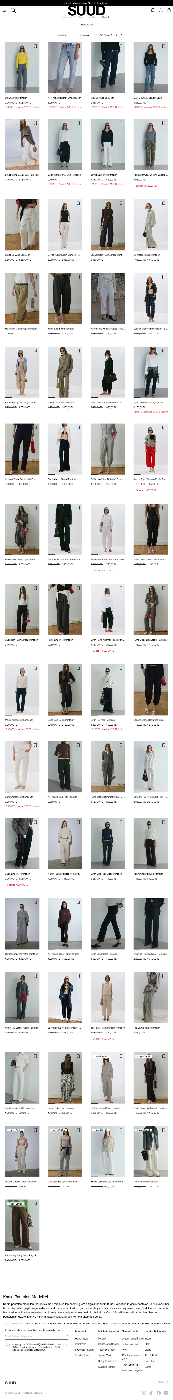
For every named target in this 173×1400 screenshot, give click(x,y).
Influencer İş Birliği (84, 1349)
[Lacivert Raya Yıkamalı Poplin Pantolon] (65, 997)
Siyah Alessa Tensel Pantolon (62, 479)
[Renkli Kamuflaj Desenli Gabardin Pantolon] (151, 144)
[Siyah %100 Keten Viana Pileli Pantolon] (65, 529)
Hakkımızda (81, 1338)
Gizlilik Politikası (130, 1344)
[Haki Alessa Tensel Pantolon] (65, 372)
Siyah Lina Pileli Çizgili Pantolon (106, 873)
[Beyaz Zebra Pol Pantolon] (65, 1078)
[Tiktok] (151, 1393)
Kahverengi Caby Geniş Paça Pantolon (22, 1255)
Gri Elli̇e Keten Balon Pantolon (105, 1108)
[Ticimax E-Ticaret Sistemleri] (162, 1382)
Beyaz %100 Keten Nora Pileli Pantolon (151, 796)
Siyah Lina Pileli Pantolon (17, 873)
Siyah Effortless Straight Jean (148, 402)
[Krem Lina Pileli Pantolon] (151, 1151)
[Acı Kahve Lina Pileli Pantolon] (65, 766)
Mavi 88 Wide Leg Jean (102, 97)
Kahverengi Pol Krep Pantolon (148, 873)
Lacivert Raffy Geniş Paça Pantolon (108, 254)
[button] (8, 397)
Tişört (148, 1338)
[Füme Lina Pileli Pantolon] (65, 609)
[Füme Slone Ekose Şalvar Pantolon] (22, 529)
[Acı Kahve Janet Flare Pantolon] (65, 924)
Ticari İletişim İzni (130, 1364)
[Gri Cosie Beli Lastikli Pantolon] (65, 1151)
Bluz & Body (151, 1355)
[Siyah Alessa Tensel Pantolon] (65, 449)
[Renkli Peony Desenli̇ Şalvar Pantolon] (22, 372)
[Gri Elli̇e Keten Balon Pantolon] (108, 1078)
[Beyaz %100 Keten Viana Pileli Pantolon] (65, 225)
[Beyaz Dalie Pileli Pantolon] (108, 144)
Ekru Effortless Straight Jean (19, 796)
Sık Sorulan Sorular (108, 1344)
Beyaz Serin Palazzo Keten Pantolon (108, 1181)
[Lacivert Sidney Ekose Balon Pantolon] (151, 298)
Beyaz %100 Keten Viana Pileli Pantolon (65, 254)
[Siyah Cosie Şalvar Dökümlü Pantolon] (151, 529)
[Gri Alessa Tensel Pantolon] (151, 225)
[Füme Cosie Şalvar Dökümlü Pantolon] (108, 766)
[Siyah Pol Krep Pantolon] (108, 690)
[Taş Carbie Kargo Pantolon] (151, 997)
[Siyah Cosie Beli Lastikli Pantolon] (151, 1078)
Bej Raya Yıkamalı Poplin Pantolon (108, 1027)
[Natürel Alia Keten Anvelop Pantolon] (108, 298)
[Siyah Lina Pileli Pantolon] (22, 843)
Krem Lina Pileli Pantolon (146, 1181)
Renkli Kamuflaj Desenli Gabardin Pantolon (151, 174)
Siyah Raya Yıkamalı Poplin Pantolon (108, 639)
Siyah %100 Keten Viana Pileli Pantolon (65, 559)
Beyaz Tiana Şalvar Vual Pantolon (22, 174)
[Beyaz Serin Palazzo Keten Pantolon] (108, 1151)
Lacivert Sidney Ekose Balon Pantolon (151, 328)
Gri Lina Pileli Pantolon (16, 97)
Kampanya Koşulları (132, 1370)
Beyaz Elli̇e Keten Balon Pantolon (107, 559)
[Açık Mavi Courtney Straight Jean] (65, 67)
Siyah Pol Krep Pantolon (103, 719)
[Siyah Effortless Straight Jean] (151, 372)
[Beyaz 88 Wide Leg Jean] (22, 225)
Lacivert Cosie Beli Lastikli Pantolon (22, 479)
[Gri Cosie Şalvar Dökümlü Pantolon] (108, 449)
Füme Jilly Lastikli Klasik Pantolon (21, 1027)
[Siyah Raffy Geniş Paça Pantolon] (22, 609)
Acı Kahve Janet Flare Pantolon (63, 953)
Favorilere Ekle (35, 46)
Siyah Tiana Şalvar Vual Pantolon (64, 174)
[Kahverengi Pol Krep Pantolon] (151, 843)
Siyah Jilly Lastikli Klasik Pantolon (150, 953)
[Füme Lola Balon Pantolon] (65, 298)
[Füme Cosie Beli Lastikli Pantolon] (151, 609)
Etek (147, 1344)
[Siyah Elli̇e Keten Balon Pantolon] (108, 372)
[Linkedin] (166, 1393)
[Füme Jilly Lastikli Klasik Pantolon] (22, 997)
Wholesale (80, 1344)
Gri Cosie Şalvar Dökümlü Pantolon (108, 479)
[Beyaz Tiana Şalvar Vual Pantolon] (22, 144)
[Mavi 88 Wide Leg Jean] (108, 67)
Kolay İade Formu (107, 1361)
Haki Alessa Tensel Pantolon (62, 402)
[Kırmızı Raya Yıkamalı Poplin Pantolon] (151, 449)
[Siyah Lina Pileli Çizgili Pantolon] (108, 843)
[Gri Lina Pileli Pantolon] (22, 67)
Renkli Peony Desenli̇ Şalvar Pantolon (22, 402)
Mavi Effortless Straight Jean (19, 719)
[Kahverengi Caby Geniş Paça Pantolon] (22, 1225)
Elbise (148, 1349)
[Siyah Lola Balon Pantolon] (65, 690)
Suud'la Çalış (82, 1355)
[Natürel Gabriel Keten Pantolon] (22, 1151)
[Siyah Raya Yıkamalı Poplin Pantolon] (108, 609)
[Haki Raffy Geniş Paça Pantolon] (22, 298)
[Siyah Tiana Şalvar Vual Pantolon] (65, 144)
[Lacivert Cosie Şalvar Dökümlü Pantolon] (151, 690)
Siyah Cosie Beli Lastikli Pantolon (150, 1108)
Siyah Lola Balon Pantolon (61, 719)
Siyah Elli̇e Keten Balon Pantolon (107, 402)
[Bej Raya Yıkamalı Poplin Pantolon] (108, 997)
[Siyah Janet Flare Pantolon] (108, 924)
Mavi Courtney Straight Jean (148, 97)
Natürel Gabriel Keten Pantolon (20, 1181)
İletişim (102, 1338)
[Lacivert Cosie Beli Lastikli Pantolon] (22, 449)
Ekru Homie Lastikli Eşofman (19, 1108)
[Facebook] (159, 1393)
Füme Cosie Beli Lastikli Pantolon (150, 639)
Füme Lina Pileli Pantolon (60, 639)
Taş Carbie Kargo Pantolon (147, 1027)
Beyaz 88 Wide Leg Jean (17, 254)
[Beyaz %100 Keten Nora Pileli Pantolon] (151, 766)
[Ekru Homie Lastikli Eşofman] (22, 1078)
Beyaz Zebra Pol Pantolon (61, 1108)
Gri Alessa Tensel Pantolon (147, 254)
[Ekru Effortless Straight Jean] (22, 766)
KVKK (125, 1349)
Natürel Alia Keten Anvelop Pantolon (108, 328)
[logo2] (10, 1383)
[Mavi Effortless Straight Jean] (22, 690)
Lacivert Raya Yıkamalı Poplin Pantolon (65, 1027)
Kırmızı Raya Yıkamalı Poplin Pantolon (151, 479)
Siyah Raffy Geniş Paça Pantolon (21, 639)
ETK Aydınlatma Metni (130, 1357)
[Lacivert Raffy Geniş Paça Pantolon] (108, 225)
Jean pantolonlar (13, 1323)
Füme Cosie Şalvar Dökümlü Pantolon (108, 796)
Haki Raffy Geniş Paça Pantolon (21, 328)
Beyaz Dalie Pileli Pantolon (104, 174)
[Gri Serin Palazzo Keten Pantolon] (22, 924)
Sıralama (84, 35)
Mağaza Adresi (106, 1366)
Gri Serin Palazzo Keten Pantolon (21, 953)
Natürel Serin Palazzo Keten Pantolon (65, 873)
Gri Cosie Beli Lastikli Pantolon (63, 1181)
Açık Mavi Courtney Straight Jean (64, 97)
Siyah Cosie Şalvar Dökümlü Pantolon (151, 559)
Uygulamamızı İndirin (132, 1338)
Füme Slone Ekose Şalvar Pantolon (22, 559)
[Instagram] (144, 1393)
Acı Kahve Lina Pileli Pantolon (62, 796)
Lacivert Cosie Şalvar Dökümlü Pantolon (151, 719)
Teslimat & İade (106, 1349)
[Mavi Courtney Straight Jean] (151, 67)
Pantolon (149, 1361)
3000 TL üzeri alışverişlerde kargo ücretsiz (86, 3)
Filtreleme (61, 35)
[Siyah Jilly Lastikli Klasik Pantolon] (151, 924)
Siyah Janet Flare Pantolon (104, 953)
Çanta (148, 1366)
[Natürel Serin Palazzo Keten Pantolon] (65, 843)
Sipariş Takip (105, 1355)
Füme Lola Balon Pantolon (61, 328)
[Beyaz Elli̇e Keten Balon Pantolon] (108, 529)
